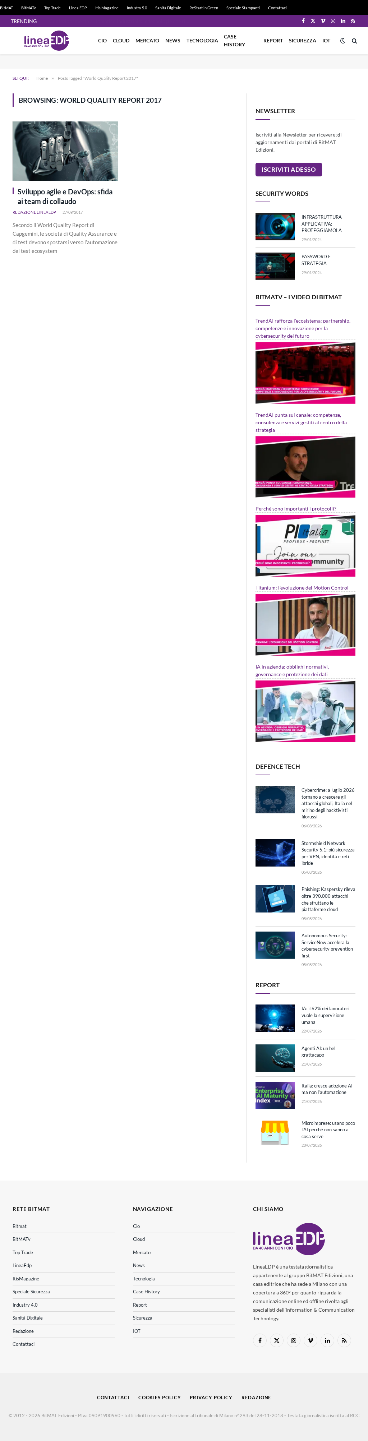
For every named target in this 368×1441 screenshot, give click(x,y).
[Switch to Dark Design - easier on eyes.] (343, 40)
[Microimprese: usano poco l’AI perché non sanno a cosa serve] (275, 1132)
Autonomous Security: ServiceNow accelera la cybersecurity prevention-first (328, 946)
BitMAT (6, 7)
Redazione (23, 1331)
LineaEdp (22, 1265)
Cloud (121, 40)
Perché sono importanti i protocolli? (296, 508)
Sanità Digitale (168, 7)
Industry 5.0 (137, 7)
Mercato (147, 40)
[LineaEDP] (47, 40)
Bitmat (20, 1226)
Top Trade (52, 7)
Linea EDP (78, 7)
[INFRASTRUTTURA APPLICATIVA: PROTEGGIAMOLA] (275, 226)
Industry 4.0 (25, 1305)
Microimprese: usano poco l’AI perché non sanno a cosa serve (328, 1129)
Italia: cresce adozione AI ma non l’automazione (327, 1089)
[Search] (353, 41)
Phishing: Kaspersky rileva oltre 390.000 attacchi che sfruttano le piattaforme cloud (328, 899)
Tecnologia (202, 40)
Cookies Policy (159, 1397)
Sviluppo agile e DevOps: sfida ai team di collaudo (65, 196)
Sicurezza (302, 40)
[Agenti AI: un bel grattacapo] (275, 1058)
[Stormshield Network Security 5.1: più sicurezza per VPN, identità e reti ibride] (275, 853)
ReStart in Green (203, 7)
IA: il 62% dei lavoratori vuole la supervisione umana (325, 1015)
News (172, 40)
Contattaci (277, 7)
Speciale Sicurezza (31, 1291)
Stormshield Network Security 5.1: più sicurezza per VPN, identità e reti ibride (328, 853)
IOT (326, 40)
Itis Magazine (107, 7)
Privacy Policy (211, 1397)
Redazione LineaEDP (34, 212)
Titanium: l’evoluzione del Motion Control (302, 588)
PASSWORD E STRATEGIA (316, 260)
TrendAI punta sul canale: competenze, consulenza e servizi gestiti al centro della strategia (301, 422)
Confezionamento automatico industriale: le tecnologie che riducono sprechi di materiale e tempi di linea (121, 21)
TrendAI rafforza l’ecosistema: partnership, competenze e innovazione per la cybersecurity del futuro (303, 328)
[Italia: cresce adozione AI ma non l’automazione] (275, 1095)
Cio (102, 40)
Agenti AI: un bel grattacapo (318, 1051)
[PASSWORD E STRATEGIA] (275, 266)
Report (273, 40)
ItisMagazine (26, 1278)
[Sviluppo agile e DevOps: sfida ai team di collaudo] (65, 151)
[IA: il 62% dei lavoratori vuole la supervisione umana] (275, 1018)
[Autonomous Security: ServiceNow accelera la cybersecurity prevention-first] (275, 945)
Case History (234, 40)
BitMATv (28, 7)
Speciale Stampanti (243, 7)
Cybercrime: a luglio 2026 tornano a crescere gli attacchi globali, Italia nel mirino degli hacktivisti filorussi (328, 803)
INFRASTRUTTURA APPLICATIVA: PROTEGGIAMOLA (322, 223)
